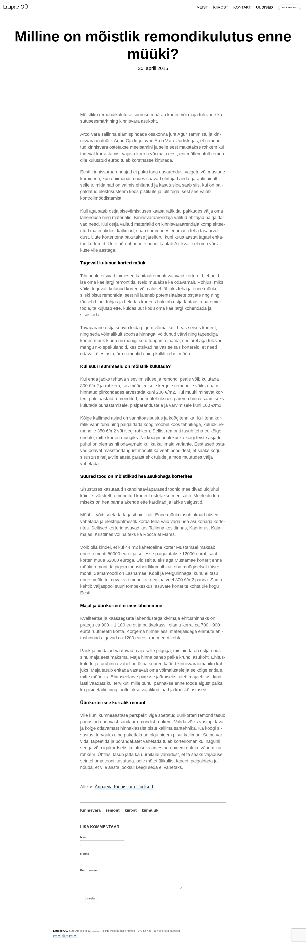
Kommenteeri (89, 870)
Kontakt (242, 7)
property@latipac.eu (65, 935)
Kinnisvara (90, 810)
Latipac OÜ (15, 7)
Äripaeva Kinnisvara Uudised (124, 786)
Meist (202, 7)
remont (112, 810)
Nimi (83, 837)
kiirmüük (150, 810)
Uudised (264, 7)
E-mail (84, 854)
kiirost (131, 810)
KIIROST (220, 7)
